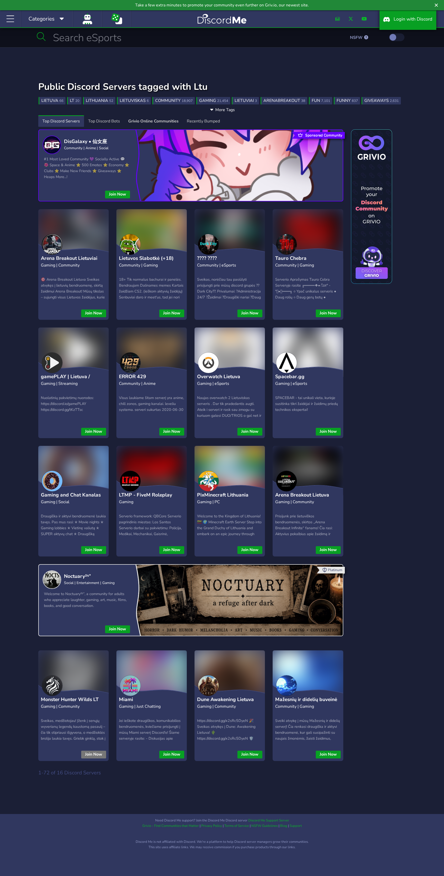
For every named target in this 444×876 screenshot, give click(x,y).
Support (296, 826)
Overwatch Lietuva (218, 376)
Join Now (117, 194)
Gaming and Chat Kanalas (71, 495)
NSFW (357, 37)
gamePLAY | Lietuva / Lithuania (65, 380)
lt (74, 100)
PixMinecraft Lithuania (222, 495)
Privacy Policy (211, 826)
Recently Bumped (203, 121)
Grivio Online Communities (153, 121)
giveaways (381, 100)
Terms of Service (236, 826)
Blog (283, 826)
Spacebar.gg (289, 376)
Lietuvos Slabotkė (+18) (146, 258)
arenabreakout (284, 100)
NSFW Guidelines (264, 826)
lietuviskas (134, 100)
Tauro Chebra (291, 258)
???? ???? (207, 258)
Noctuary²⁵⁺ (77, 576)
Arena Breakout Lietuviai (69, 258)
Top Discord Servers (61, 121)
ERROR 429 (132, 376)
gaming (213, 100)
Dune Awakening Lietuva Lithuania (225, 703)
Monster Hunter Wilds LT (70, 699)
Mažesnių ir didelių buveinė (306, 699)
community (174, 100)
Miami (126, 699)
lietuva (52, 100)
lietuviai (246, 100)
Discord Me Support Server (268, 820)
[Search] (41, 36)
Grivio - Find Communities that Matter (170, 826)
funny (347, 100)
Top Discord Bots (104, 121)
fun (321, 100)
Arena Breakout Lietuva (302, 495)
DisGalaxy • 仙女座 (85, 141)
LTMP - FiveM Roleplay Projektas (145, 499)
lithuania (99, 100)
